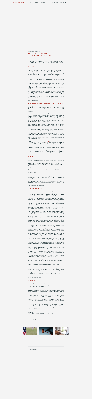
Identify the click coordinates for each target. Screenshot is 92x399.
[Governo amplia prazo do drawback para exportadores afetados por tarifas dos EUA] (30, 331)
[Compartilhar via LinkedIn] (33, 319)
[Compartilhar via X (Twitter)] (31, 319)
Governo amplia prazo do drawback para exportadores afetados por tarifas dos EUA (30, 337)
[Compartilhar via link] (35, 319)
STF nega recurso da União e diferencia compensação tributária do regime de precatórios (45, 337)
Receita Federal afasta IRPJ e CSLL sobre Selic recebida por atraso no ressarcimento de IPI (61, 337)
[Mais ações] (63, 51)
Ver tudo (67, 325)
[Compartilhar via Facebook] (28, 319)
